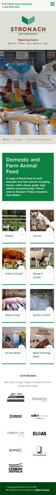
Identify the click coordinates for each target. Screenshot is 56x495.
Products (18, 139)
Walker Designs (42, 490)
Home (8, 139)
